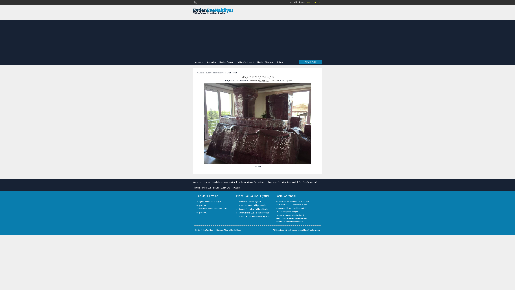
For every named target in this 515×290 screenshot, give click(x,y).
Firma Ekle (311, 62)
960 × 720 (283, 80)
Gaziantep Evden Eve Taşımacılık (212, 208)
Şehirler (206, 182)
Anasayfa (199, 62)
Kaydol (309, 2)
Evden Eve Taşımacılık (230, 187)
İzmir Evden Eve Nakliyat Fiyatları (253, 205)
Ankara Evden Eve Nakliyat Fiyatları (254, 212)
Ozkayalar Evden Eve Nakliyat (236, 80)
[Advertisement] (257, 39)
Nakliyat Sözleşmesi (245, 62)
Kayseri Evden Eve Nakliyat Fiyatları (254, 209)
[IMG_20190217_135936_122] (257, 123)
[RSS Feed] (195, 2)
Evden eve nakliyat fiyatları (250, 201)
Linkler (197, 187)
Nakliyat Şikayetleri (265, 62)
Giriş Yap (317, 2)
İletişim (280, 62)
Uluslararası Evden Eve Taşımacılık (281, 182)
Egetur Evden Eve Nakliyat (209, 201)
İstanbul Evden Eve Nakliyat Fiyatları (254, 216)
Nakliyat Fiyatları (226, 62)
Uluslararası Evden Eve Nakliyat (251, 182)
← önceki (257, 166)
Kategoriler (211, 62)
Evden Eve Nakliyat (210, 187)
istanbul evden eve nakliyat (223, 182)
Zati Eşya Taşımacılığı (308, 182)
